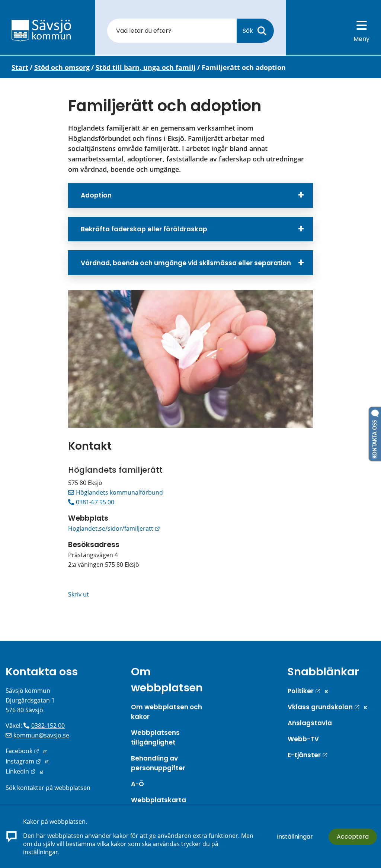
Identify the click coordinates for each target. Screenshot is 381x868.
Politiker (308, 691)
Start (20, 67)
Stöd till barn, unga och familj (146, 67)
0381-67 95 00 (95, 502)
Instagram (27, 761)
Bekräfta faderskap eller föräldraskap (144, 229)
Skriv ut (78, 594)
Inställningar (295, 836)
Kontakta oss (42, 671)
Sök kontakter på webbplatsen (48, 788)
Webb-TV (303, 738)
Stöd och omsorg (62, 67)
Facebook (26, 751)
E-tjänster (308, 754)
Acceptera (353, 836)
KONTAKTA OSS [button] (375, 438)
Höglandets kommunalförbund (119, 492)
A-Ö (137, 783)
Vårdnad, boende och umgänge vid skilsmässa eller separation (186, 262)
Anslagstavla (310, 722)
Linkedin (24, 771)
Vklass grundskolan (327, 707)
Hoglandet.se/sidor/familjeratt (114, 528)
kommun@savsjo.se (41, 735)
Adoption (96, 195)
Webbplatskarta (158, 799)
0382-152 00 (48, 725)
